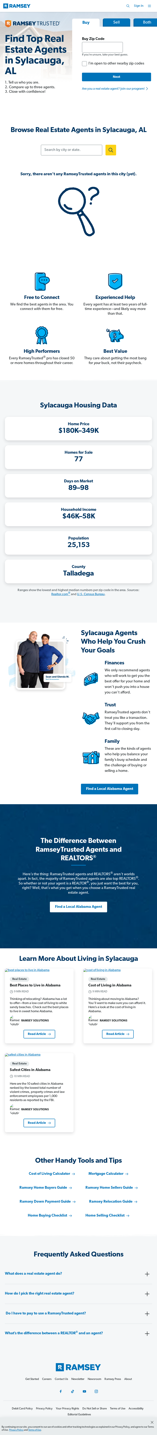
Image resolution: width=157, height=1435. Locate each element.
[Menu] (149, 6)
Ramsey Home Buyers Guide (43, 1188)
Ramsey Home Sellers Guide (109, 1188)
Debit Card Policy (22, 1408)
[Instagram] (96, 1391)
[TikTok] (72, 1391)
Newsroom (94, 1379)
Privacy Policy (16, 1430)
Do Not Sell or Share (94, 1408)
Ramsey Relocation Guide (110, 1202)
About (128, 1379)
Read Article (37, 1034)
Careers (47, 1379)
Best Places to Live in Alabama (35, 985)
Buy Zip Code (93, 39)
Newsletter (77, 1379)
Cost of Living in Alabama (109, 985)
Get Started (32, 1379)
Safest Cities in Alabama (30, 1070)
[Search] (128, 6)
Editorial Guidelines (79, 1414)
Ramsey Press (112, 1379)
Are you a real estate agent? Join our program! (113, 88)
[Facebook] (60, 1391)
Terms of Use (34, 1430)
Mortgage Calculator (106, 1174)
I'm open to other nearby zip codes (116, 64)
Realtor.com (60, 594)
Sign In (139, 6)
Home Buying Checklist (47, 1216)
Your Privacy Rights (67, 1408)
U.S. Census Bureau (91, 594)
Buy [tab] (86, 23)
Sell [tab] (116, 22)
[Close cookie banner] (152, 1422)
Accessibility (136, 1408)
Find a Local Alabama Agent (109, 789)
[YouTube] (84, 1391)
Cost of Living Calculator (49, 1174)
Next (116, 77)
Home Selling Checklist (104, 1216)
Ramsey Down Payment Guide (45, 1202)
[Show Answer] (147, 1274)
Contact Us (61, 1379)
